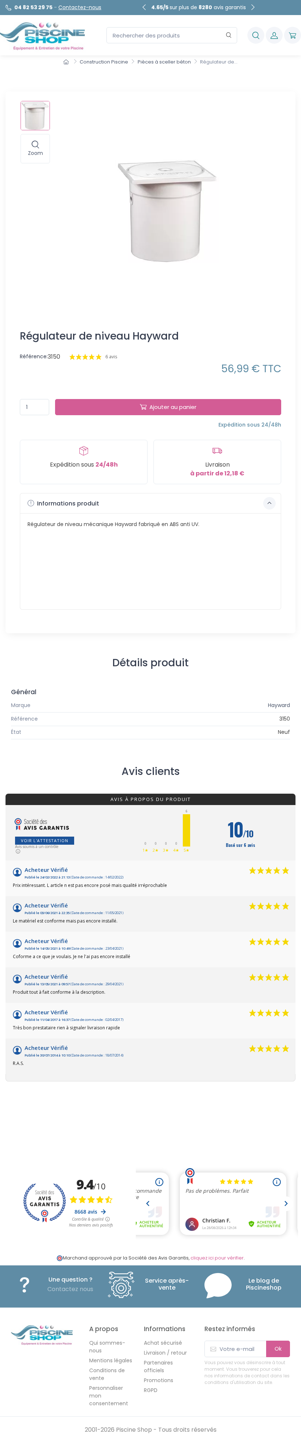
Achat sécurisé (163, 1343)
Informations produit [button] (67, 503)
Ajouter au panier (172, 407)
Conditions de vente (107, 1374)
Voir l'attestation (44, 840)
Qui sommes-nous (107, 1346)
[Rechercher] (229, 35)
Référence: (34, 356)
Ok (278, 1348)
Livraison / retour (165, 1352)
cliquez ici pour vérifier (217, 1258)
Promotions (158, 1380)
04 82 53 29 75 (33, 7)
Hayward (279, 705)
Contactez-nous (79, 7)
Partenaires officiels (158, 1366)
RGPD (150, 1390)
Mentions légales (110, 1360)
